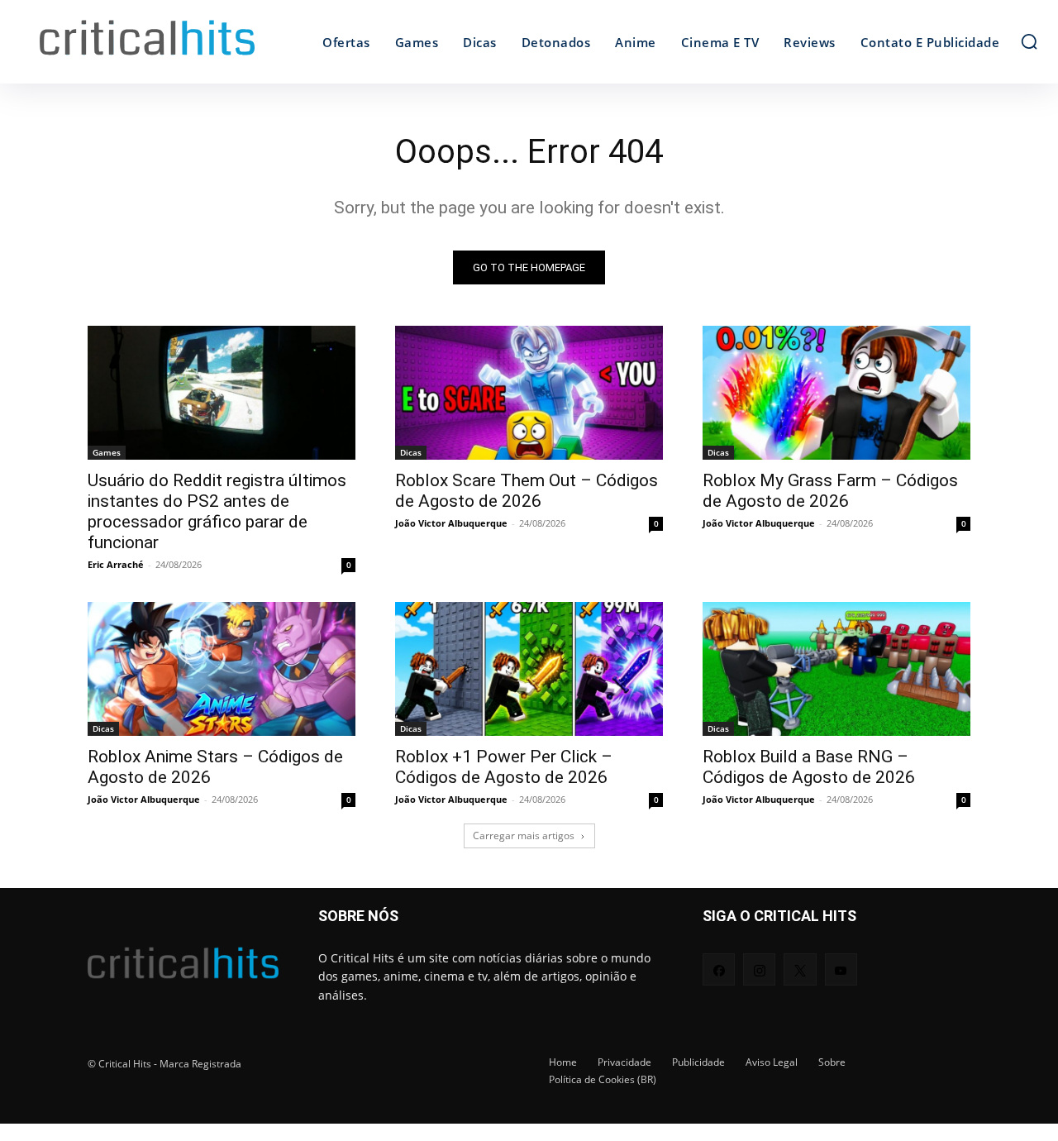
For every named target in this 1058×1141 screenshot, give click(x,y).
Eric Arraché (116, 564)
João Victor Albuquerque (451, 523)
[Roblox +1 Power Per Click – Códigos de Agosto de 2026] (529, 669)
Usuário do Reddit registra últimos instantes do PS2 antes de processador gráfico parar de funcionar (217, 511)
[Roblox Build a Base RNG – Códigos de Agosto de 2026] (836, 669)
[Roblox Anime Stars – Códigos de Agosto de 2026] (221, 669)
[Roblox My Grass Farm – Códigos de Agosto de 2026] (836, 393)
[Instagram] (759, 969)
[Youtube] (841, 969)
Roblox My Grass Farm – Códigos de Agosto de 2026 (830, 490)
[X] (800, 969)
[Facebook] (719, 969)
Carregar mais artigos (523, 835)
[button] (1029, 41)
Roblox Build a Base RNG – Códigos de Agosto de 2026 (809, 767)
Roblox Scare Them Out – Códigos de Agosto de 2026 (526, 490)
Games (107, 452)
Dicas (411, 452)
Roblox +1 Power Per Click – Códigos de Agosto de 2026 (503, 767)
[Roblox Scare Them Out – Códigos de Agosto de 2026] (529, 393)
